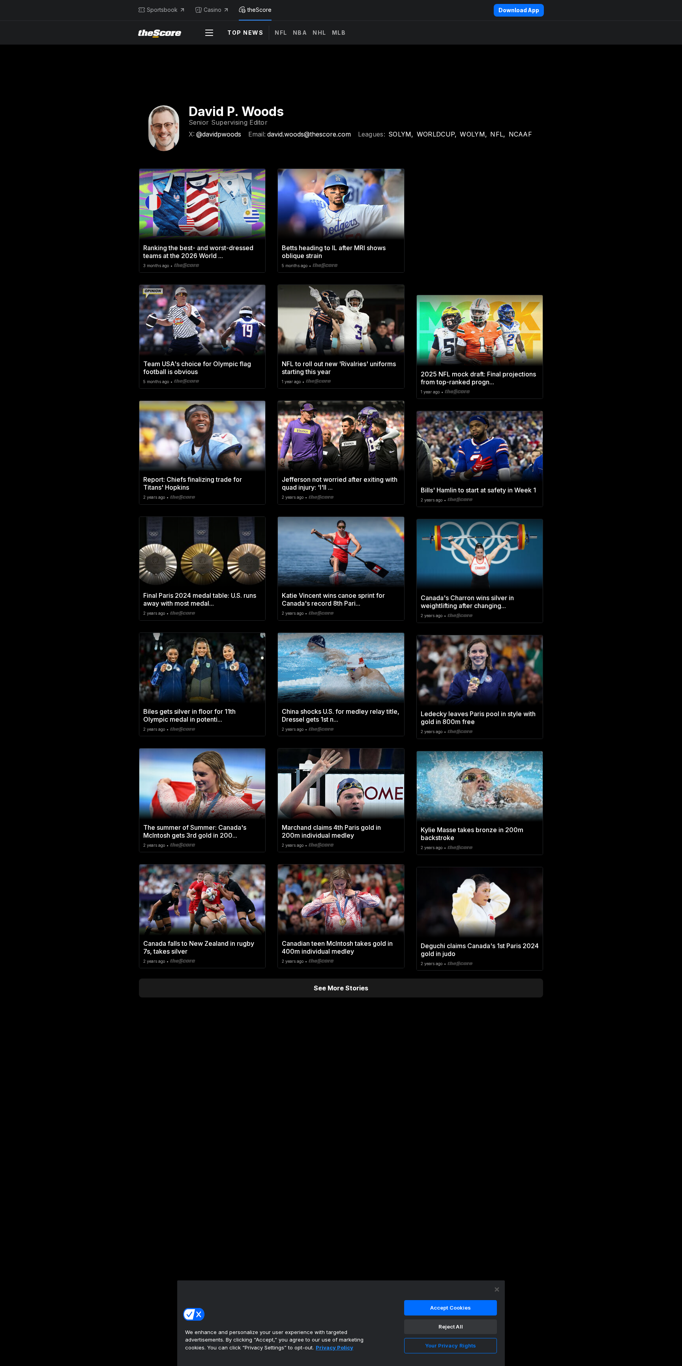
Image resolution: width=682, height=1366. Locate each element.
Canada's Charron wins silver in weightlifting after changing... (467, 602)
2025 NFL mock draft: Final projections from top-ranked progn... (478, 378)
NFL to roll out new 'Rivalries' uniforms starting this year (339, 368)
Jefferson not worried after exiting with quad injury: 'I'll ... (339, 483)
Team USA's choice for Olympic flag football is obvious (197, 368)
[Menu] (209, 33)
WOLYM (473, 134)
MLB (339, 32)
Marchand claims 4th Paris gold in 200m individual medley (331, 831)
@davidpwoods (218, 134)
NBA (300, 32)
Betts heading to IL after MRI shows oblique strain (334, 252)
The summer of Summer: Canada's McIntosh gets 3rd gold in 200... (194, 831)
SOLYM (401, 134)
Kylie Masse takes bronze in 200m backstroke (472, 834)
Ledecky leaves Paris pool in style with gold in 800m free (478, 718)
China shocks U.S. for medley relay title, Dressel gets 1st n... (340, 715)
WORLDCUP (437, 134)
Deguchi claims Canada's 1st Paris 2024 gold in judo (480, 950)
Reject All (450, 1326)
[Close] (497, 1289)
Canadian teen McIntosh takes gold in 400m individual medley (337, 947)
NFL (281, 32)
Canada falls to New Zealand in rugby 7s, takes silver (198, 947)
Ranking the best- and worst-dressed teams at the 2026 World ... (198, 252)
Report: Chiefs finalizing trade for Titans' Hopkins (192, 483)
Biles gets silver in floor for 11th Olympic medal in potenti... (189, 715)
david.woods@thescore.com (309, 134)
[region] (341, 1323)
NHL (319, 32)
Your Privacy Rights (450, 1345)
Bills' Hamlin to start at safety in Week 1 (478, 490)
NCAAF (520, 134)
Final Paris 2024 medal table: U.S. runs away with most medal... (199, 599)
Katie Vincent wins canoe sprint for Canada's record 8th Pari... (333, 599)
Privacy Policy (334, 1347)
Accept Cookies (450, 1307)
